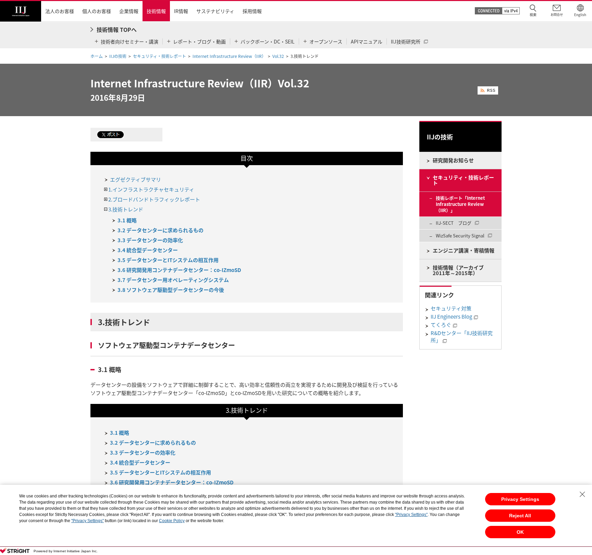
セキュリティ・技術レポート (159, 56)
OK (520, 532)
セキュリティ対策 (451, 308)
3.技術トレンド (125, 209)
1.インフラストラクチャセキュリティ (151, 189)
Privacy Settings (520, 499)
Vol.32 (278, 56)
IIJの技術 (117, 56)
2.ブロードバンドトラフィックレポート (154, 199)
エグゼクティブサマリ (135, 179)
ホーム (96, 56)
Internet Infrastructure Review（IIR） (229, 56)
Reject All (520, 515)
